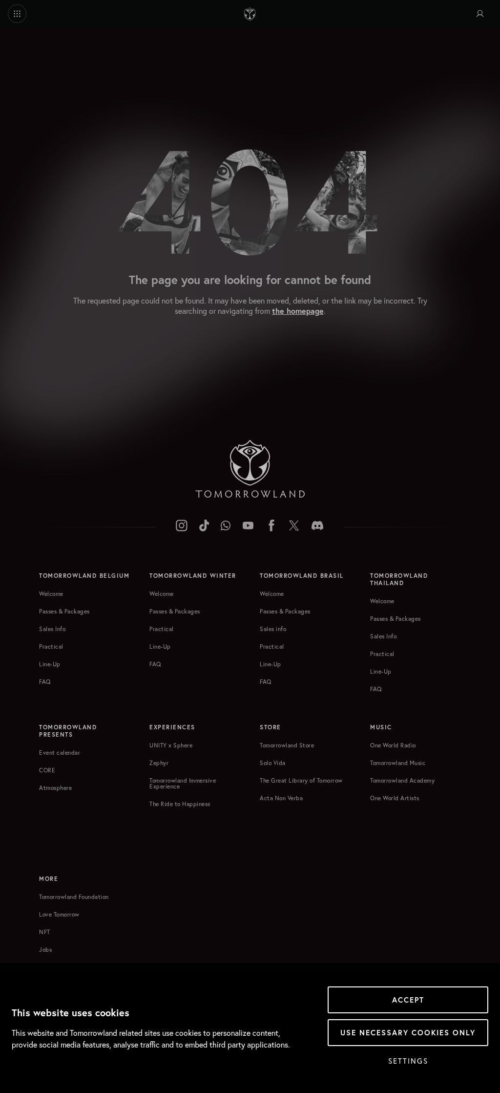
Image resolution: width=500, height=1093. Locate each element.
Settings (408, 1061)
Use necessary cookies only (408, 1032)
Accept (408, 1000)
